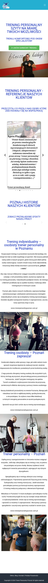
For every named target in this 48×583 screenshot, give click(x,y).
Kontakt (21, 575)
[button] (44, 5)
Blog (16, 575)
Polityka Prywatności (31, 575)
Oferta (12, 575)
